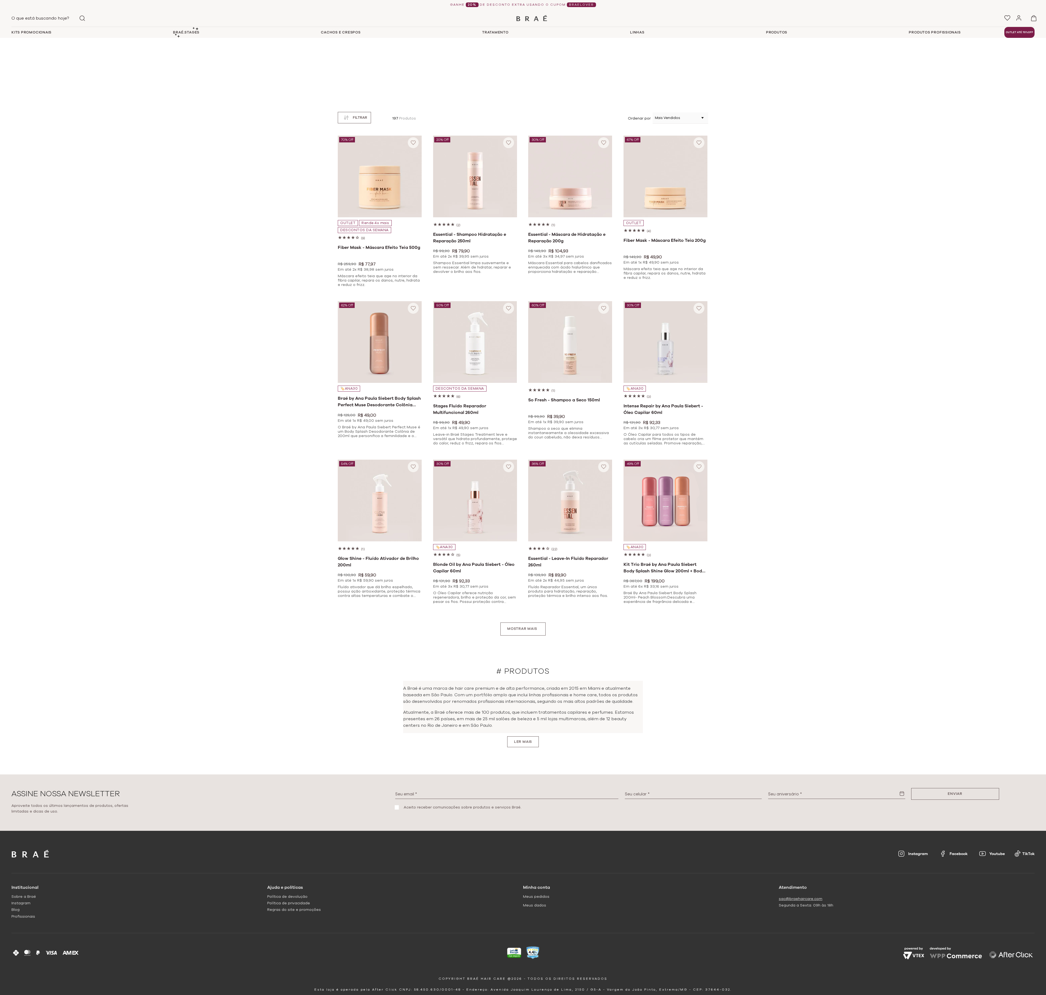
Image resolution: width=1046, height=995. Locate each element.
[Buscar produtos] (82, 18)
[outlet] (1019, 32)
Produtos (529, 43)
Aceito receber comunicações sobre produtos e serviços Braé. (462, 807)
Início (513, 43)
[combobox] (49, 18)
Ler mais (523, 741)
